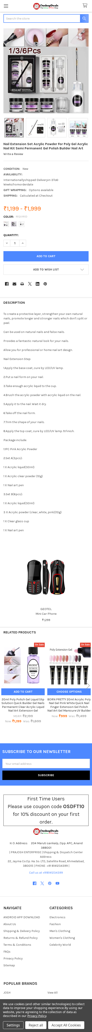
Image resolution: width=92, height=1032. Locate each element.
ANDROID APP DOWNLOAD (21, 917)
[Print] (22, 284)
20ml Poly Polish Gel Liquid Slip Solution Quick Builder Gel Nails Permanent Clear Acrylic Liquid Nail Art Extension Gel (23, 705)
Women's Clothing (62, 938)
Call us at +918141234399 (46, 872)
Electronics (57, 917)
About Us (9, 924)
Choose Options (69, 692)
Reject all (36, 1025)
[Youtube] (57, 883)
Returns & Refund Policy (20, 938)
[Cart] (86, 5)
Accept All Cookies (66, 1025)
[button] (46, 269)
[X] (30, 284)
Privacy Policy (13, 958)
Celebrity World (60, 945)
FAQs (6, 951)
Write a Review (13, 154)
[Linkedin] (37, 284)
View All (52, 992)
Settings (13, 1025)
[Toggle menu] (6, 6)
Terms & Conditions (17, 945)
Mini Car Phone (46, 614)
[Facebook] (6, 284)
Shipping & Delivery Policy (21, 931)
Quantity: (11, 235)
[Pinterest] (45, 284)
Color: (15, 217)
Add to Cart (23, 692)
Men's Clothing (59, 931)
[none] (46, 71)
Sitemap (9, 965)
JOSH (6, 992)
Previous (4, 685)
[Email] (14, 284)
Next (87, 685)
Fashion (55, 924)
